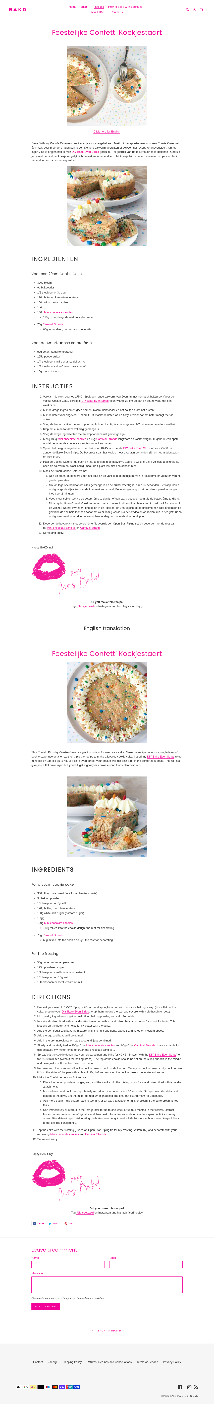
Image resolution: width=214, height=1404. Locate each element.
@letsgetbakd (85, 606)
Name (35, 1257)
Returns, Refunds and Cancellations (109, 1362)
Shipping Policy (72, 1362)
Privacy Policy (172, 1362)
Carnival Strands (53, 324)
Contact (38, 1362)
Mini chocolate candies (58, 312)
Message (37, 1273)
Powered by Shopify (187, 1396)
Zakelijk (53, 1362)
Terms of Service (147, 1362)
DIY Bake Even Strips (85, 151)
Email (113, 1257)
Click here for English (106, 131)
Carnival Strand (90, 527)
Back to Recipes (109, 1330)
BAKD (173, 1396)
